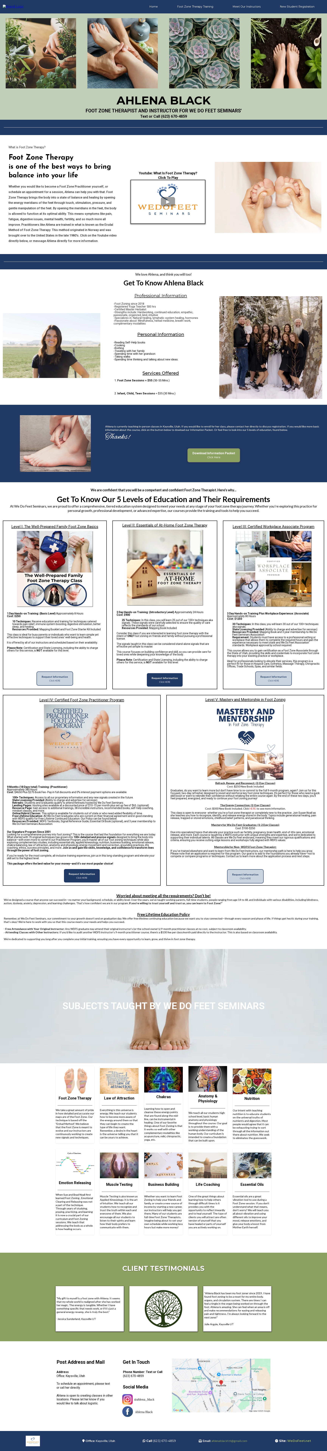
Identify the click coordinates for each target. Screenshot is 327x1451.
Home (153, 6)
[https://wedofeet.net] (13, 6)
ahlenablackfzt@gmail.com (229, 1441)
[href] (221, 1385)
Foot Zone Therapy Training (195, 6)
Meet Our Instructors (247, 6)
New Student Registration (297, 6)
